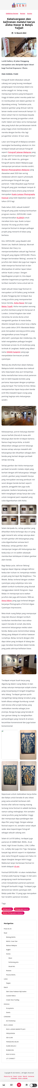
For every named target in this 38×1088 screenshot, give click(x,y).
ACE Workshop (10, 1021)
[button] (33, 1085)
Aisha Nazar (19, 303)
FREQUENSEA (10, 1033)
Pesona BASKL (11, 975)
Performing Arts (13, 962)
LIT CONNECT (10, 1058)
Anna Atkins (7, 600)
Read (5, 933)
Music (10, 958)
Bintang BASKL (11, 937)
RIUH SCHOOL (10, 1054)
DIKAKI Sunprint (13, 352)
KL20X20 (20, 217)
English (8, 950)
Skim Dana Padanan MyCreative (16, 991)
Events (8, 1012)
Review (22, 13)
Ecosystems (10, 1008)
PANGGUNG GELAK (12, 1042)
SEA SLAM (9, 1037)
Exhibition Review (12, 13)
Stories (29, 13)
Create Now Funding (12, 1000)
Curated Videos (11, 996)
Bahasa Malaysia (11, 945)
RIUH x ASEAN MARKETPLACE (15, 1029)
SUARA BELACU (11, 1046)
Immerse (6, 1004)
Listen (6, 979)
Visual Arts (11, 966)
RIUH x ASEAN (8, 1025)
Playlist (8, 983)
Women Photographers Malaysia (15, 170)
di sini (16, 866)
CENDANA (7, 1017)
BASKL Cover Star (11, 941)
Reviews (8, 970)
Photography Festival (21, 909)
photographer (7, 909)
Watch (6, 987)
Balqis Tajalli (7, 306)
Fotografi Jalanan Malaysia (19, 152)
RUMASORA (10, 1050)
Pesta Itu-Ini (7, 929)
